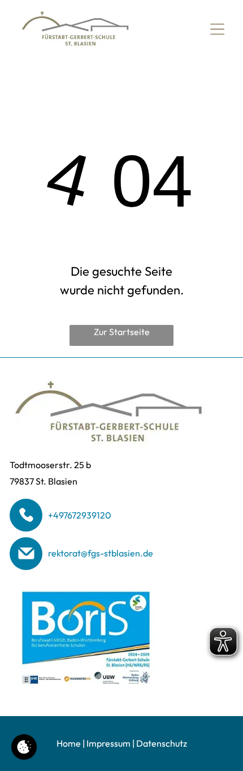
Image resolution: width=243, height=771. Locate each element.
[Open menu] (217, 29)
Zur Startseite (122, 331)
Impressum (108, 743)
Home (69, 743)
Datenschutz (161, 743)
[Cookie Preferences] (24, 747)
